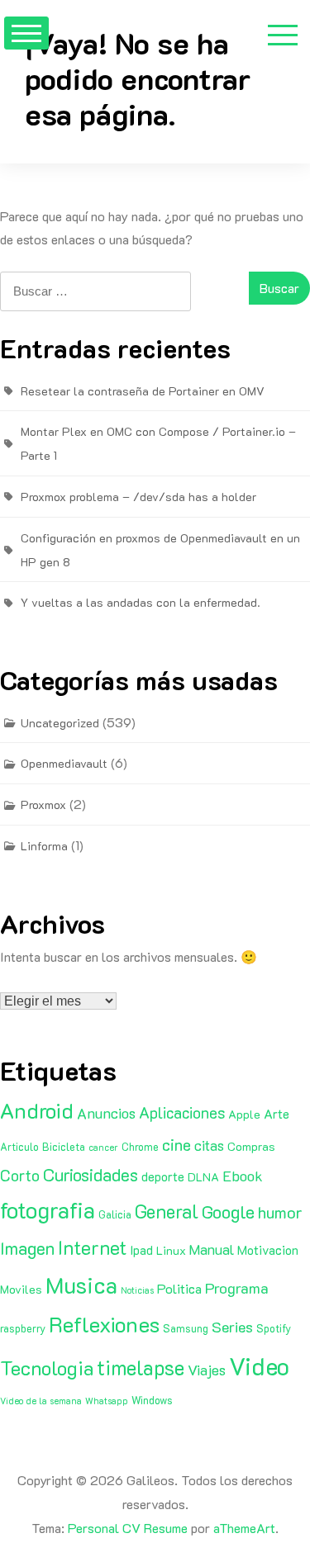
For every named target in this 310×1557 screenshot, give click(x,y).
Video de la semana (41, 1401)
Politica (179, 1288)
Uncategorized (60, 723)
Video (259, 1365)
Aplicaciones (182, 1112)
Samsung (185, 1328)
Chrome (140, 1146)
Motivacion (267, 1250)
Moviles (21, 1289)
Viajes (207, 1370)
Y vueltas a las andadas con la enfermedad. (140, 602)
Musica (81, 1284)
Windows (152, 1400)
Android (37, 1110)
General (166, 1211)
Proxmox (43, 804)
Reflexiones (104, 1324)
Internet (92, 1247)
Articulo (19, 1146)
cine (176, 1144)
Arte (276, 1113)
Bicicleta (63, 1146)
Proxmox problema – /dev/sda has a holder (138, 496)
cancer (103, 1147)
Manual (211, 1249)
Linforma (44, 846)
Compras (251, 1146)
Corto (20, 1175)
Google (228, 1211)
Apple (244, 1114)
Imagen (27, 1248)
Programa (237, 1288)
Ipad (141, 1250)
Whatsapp (106, 1401)
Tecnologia (46, 1367)
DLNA (203, 1177)
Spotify (273, 1328)
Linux (171, 1250)
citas (209, 1145)
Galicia (114, 1214)
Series (232, 1327)
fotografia (47, 1209)
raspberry (22, 1328)
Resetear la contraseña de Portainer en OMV (143, 391)
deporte (162, 1176)
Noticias (137, 1290)
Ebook (242, 1176)
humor (280, 1212)
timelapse (140, 1367)
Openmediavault (64, 763)
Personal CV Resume (128, 1527)
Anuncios (106, 1113)
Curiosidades (90, 1174)
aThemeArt (244, 1527)
